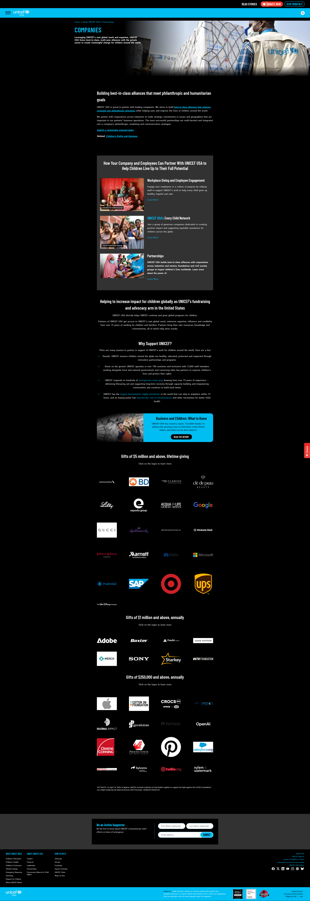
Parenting (9, 876)
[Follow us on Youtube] (288, 869)
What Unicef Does (14, 853)
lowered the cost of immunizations (154, 397)
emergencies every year (151, 380)
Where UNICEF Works (14, 882)
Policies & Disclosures (293, 894)
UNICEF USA (21, 13)
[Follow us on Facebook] (273, 869)
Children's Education (13, 859)
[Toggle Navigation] (8, 13)
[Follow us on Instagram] (292, 869)
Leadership (31, 865)
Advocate (58, 859)
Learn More (153, 199)
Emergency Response (14, 872)
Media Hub (300, 853)
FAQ (301, 896)
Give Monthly (294, 4)
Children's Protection (14, 865)
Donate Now (274, 4)
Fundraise (58, 865)
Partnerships (108, 22)
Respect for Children (13, 879)
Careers (30, 859)
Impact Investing (61, 869)
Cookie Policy (297, 891)
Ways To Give (60, 876)
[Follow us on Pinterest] (297, 869)
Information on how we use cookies (290, 862)
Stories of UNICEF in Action (293, 859)
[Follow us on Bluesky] (302, 869)
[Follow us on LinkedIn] (283, 869)
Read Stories (249, 4)
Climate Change (12, 869)
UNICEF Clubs (60, 872)
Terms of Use (291, 896)
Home (77, 22)
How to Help (60, 853)
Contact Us (167, 891)
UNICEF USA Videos (296, 865)
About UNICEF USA (35, 853)
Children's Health (12, 862)
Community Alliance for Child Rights (38, 873)
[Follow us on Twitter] (278, 869)
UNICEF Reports (298, 856)
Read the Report (181, 436)
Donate (57, 862)
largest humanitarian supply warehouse (140, 394)
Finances (30, 862)
